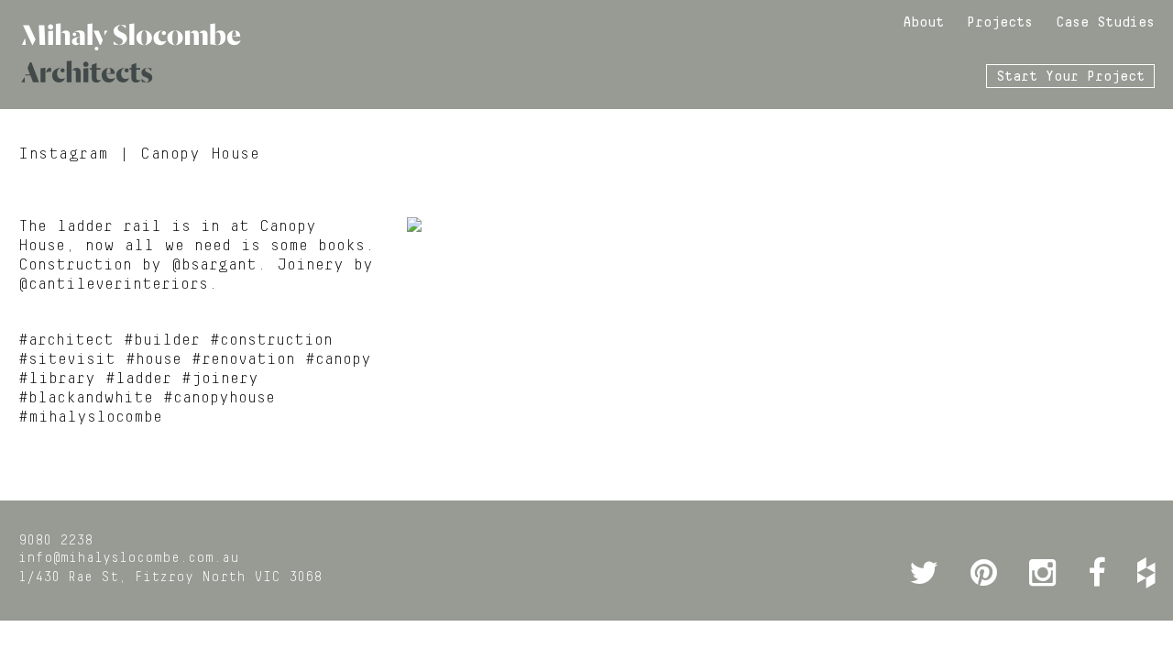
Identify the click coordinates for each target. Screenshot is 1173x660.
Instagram (63, 154)
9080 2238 (55, 540)
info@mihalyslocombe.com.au (128, 558)
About (923, 22)
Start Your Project (1070, 77)
